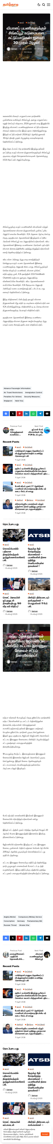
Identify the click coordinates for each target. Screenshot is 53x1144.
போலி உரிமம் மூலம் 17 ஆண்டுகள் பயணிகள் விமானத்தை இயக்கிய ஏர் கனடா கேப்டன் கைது (30, 489)
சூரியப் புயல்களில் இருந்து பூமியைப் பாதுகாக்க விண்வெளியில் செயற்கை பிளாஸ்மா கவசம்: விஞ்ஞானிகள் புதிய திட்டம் (31, 471)
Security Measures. (32, 397)
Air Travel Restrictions (13, 392)
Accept (45, 1134)
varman (14, 49)
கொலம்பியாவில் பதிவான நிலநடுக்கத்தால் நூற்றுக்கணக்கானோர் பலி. (14, 554)
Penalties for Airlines (13, 397)
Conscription (9, 921)
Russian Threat (10, 925)
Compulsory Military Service (30, 917)
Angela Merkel (10, 917)
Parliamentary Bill (34, 921)
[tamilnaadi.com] (10, 5)
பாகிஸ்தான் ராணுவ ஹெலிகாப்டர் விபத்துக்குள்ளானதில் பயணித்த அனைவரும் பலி (29, 453)
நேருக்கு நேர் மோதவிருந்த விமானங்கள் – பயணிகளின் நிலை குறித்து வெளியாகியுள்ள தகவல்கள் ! (37, 557)
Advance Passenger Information (17, 388)
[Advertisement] (26, 88)
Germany (21, 921)
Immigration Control (33, 392)
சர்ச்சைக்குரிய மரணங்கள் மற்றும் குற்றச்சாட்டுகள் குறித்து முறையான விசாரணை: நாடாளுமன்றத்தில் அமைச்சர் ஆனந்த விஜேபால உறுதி (30, 506)
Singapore (8, 401)
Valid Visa (19, 401)
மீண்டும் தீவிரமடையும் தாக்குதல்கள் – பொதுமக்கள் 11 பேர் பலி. (38, 602)
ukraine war (24, 925)
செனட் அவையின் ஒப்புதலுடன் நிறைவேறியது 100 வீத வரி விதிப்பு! (12, 602)
